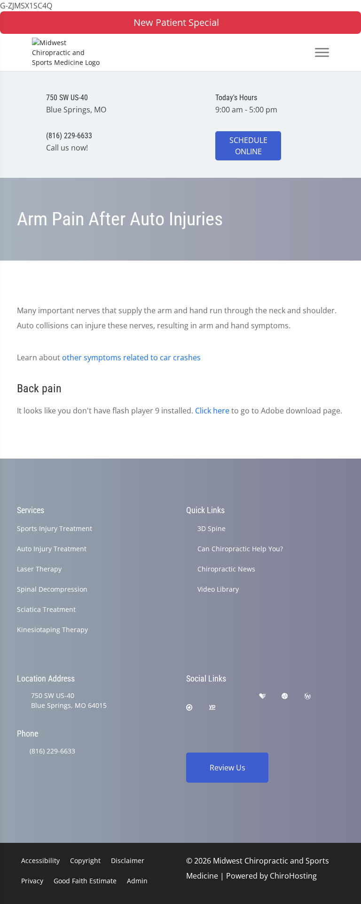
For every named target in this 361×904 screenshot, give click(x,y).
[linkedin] (235, 708)
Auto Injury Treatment (51, 548)
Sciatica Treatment (46, 609)
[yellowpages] (212, 708)
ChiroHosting (293, 876)
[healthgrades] (262, 696)
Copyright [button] (85, 860)
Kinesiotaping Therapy (52, 629)
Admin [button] (137, 880)
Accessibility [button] (40, 860)
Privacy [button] (32, 880)
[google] (190, 696)
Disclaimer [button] (127, 860)
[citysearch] (189, 708)
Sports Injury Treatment (54, 528)
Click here (212, 410)
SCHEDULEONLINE (248, 146)
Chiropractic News (226, 568)
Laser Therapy (39, 568)
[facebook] (215, 696)
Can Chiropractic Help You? (240, 548)
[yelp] (239, 696)
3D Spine (211, 528)
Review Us (227, 767)
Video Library (218, 589)
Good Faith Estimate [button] (85, 880)
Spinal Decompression (52, 589)
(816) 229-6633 (52, 750)
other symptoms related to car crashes (131, 357)
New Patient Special (176, 22)
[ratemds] (285, 696)
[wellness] (307, 696)
